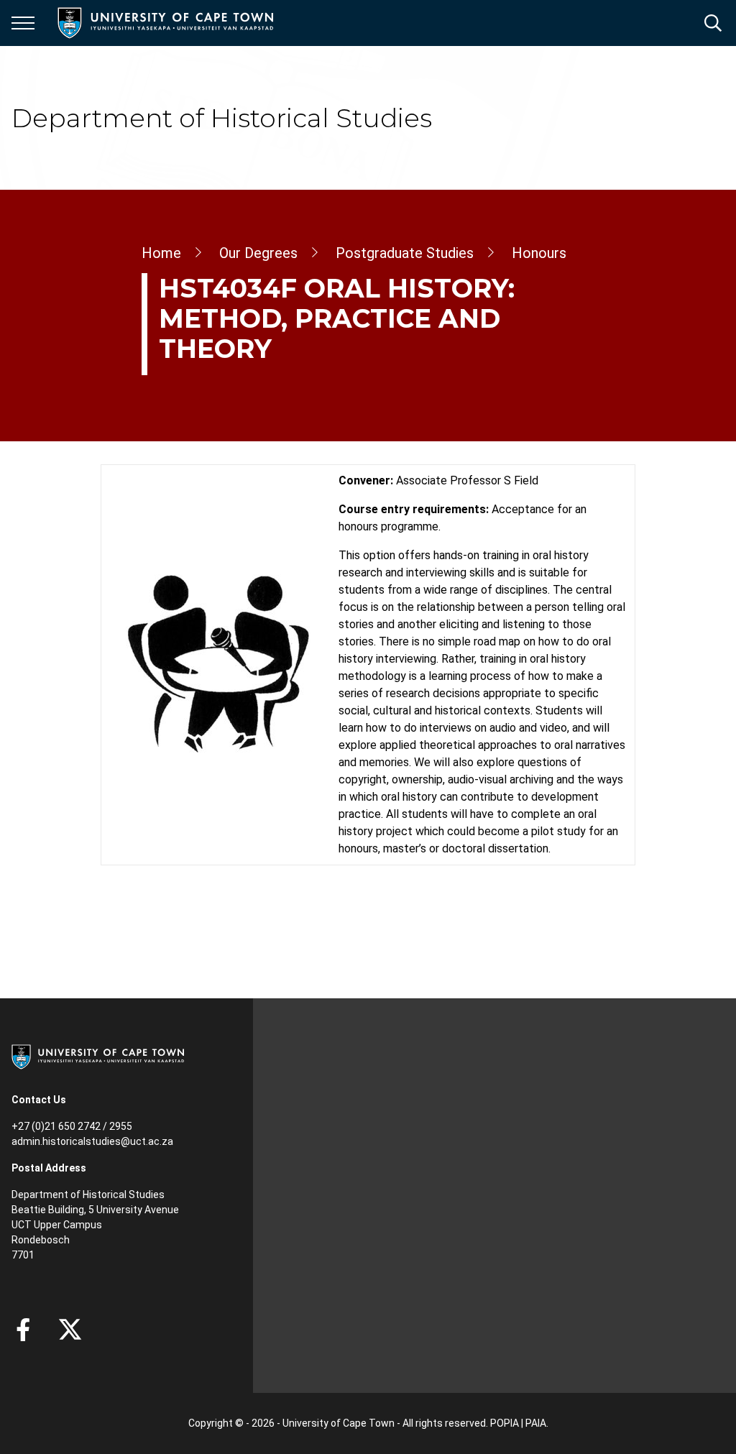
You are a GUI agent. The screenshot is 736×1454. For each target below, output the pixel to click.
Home (161, 253)
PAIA (535, 1423)
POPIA (504, 1423)
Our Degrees (258, 253)
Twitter (70, 1329)
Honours (539, 253)
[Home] (98, 1056)
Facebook (23, 1329)
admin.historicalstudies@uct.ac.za (92, 1141)
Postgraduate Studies (405, 253)
